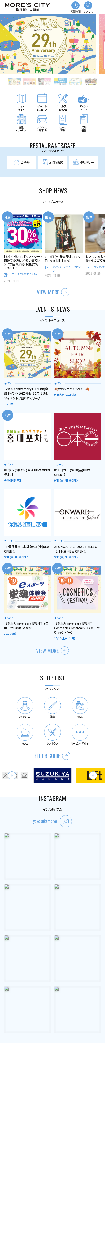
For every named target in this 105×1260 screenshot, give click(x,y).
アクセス (88, 11)
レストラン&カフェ (63, 107)
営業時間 (75, 11)
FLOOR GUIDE (47, 756)
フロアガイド (21, 107)
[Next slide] (93, 775)
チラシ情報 (84, 128)
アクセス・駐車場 (42, 128)
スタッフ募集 (63, 128)
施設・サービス (21, 128)
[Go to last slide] (12, 775)
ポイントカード (84, 107)
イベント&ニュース (42, 107)
